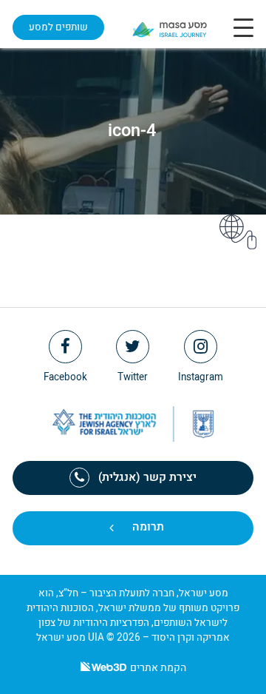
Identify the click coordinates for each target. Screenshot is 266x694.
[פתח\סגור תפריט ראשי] (243, 27)
